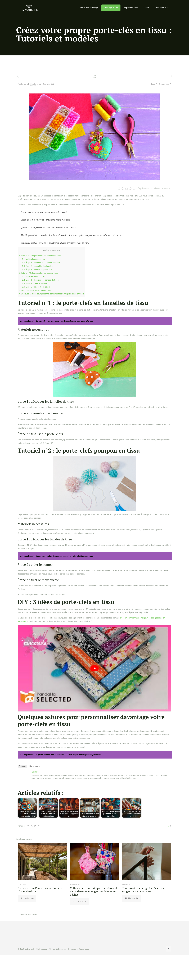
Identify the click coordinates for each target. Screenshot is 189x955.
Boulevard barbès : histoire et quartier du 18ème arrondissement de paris (55, 242)
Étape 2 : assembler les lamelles (37, 266)
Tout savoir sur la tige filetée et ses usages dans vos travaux (143, 889)
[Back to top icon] (168, 949)
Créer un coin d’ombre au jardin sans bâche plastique (40, 889)
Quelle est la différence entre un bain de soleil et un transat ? (49, 227)
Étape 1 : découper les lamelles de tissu (41, 262)
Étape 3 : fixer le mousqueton (36, 287)
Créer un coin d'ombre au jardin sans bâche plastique (45, 219)
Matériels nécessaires (33, 259)
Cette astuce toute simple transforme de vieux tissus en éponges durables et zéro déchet (94, 891)
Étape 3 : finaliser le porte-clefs (37, 269)
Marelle (33, 84)
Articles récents (34, 766)
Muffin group (41, 949)
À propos (22, 766)
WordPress (84, 949)
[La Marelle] (29, 7)
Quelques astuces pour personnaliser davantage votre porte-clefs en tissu (51, 294)
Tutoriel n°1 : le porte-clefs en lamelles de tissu (40, 255)
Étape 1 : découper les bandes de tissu (40, 280)
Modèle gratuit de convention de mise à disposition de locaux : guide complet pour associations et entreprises (71, 235)
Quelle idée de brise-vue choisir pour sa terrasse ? (44, 211)
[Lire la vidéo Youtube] (94, 668)
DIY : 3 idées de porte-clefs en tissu (35, 290)
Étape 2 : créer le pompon (34, 283)
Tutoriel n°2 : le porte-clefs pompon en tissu (38, 273)
